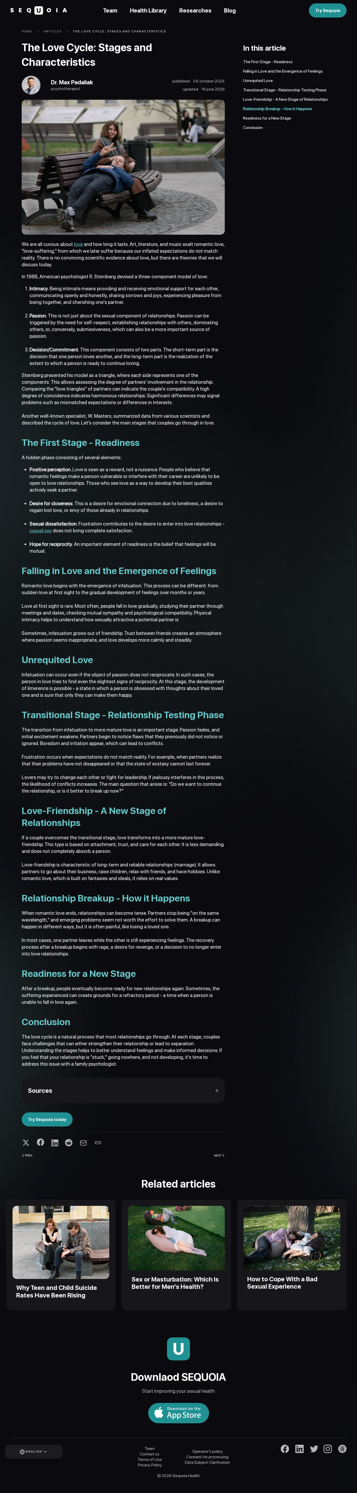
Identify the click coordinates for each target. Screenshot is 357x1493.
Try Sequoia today (47, 1119)
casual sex (41, 531)
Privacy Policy (150, 1464)
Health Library (148, 10)
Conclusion (253, 127)
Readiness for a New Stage (267, 118)
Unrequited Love (258, 80)
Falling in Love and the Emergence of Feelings (283, 71)
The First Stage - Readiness (268, 61)
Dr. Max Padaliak (72, 82)
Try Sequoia (327, 10)
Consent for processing (207, 1456)
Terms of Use (149, 1459)
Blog (230, 10)
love (78, 244)
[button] (41, 1451)
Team (110, 10)
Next (218, 1155)
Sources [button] (40, 1090)
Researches (195, 10)
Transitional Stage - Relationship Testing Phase (284, 89)
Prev (28, 1155)
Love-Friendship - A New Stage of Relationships (285, 99)
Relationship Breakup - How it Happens (277, 108)
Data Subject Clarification (207, 1462)
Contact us (149, 1453)
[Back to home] (38, 10)
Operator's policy (207, 1451)
